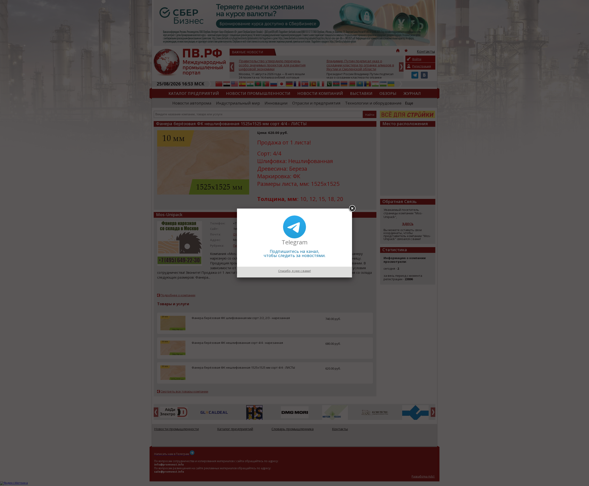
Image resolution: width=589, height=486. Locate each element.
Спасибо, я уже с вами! (294, 271)
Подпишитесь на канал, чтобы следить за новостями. (295, 253)
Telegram (295, 242)
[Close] (352, 208)
